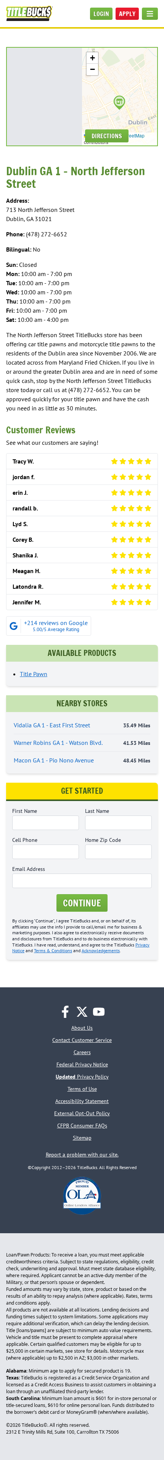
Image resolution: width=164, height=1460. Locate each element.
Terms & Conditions (53, 950)
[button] (119, 102)
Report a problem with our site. (82, 1154)
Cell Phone (24, 840)
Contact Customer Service (82, 1040)
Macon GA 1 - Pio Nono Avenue (82, 760)
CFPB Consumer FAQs (82, 1125)
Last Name (97, 811)
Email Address (28, 869)
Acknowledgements (101, 950)
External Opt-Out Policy (82, 1113)
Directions (107, 136)
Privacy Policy (82, 1076)
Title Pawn (33, 674)
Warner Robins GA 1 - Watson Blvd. (82, 742)
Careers (82, 1052)
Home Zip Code (103, 840)
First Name (24, 811)
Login (101, 14)
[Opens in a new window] (65, 1012)
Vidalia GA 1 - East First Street (82, 725)
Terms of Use (82, 1088)
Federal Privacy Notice (82, 1064)
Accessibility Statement (82, 1101)
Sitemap (82, 1137)
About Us (82, 1027)
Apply (127, 14)
